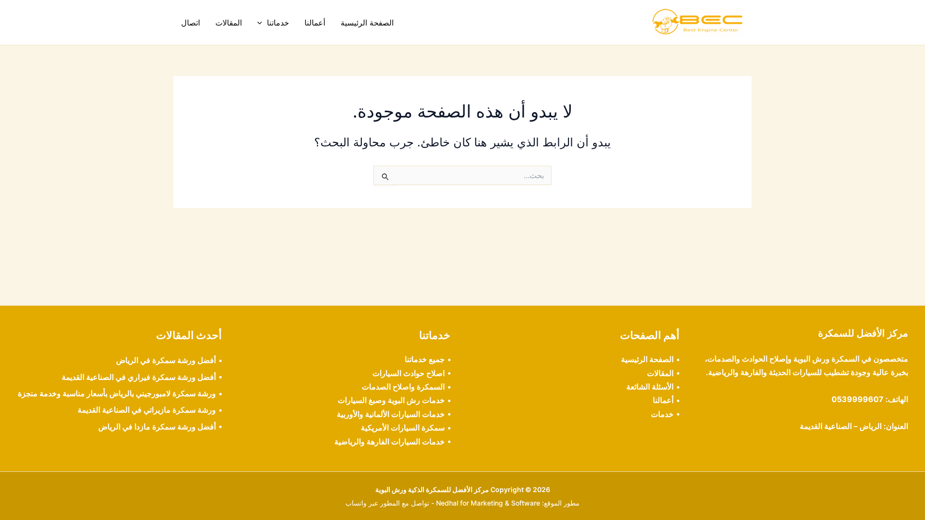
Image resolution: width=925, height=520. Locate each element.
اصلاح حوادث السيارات (408, 373)
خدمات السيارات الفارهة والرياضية (389, 441)
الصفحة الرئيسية (367, 22)
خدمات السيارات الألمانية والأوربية (391, 414)
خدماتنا (278, 22)
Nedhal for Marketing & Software (488, 503)
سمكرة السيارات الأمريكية (403, 427)
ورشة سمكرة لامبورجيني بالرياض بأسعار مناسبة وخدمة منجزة (117, 393)
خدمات (662, 414)
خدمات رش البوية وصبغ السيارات (391, 400)
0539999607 (858, 399)
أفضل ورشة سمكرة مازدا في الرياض (157, 426)
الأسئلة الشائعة (650, 386)
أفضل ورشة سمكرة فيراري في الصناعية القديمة (139, 377)
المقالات (228, 22)
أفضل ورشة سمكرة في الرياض (166, 360)
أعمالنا (314, 22)
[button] (262, 22)
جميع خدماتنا (425, 359)
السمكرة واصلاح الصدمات (403, 386)
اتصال (190, 22)
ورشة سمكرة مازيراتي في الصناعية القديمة (147, 410)
